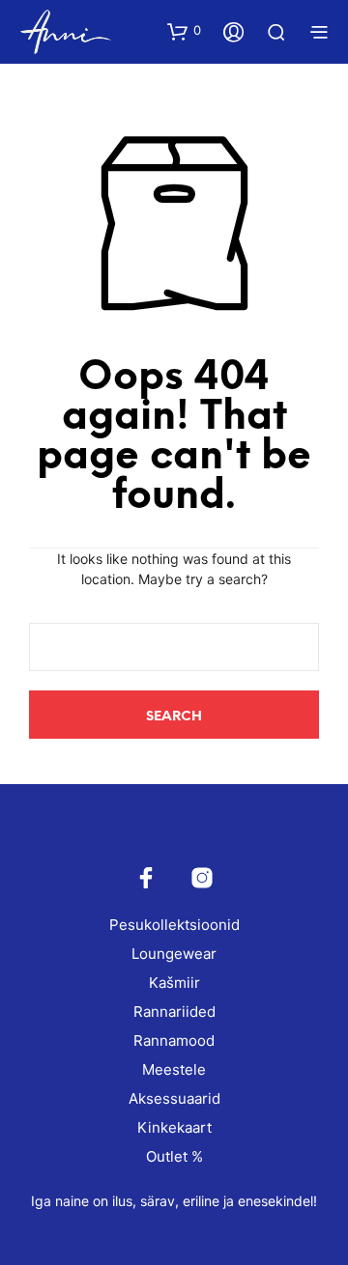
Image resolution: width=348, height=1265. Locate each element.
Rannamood (174, 1040)
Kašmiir (174, 982)
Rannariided (174, 1011)
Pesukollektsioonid (174, 924)
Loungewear (174, 953)
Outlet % (174, 1156)
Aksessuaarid (174, 1098)
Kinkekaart (174, 1127)
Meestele (174, 1069)
